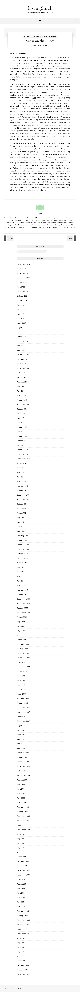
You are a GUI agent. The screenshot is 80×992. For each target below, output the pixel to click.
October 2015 (22, 409)
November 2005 (23, 821)
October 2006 (22, 771)
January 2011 (22, 540)
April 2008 (21, 689)
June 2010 (21, 572)
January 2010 (22, 594)
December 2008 (23, 653)
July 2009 (21, 622)
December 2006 (23, 762)
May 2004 (21, 897)
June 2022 (21, 287)
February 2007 (23, 753)
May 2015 (20, 418)
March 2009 (21, 640)
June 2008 (21, 680)
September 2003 (23, 934)
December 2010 (23, 545)
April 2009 (21, 635)
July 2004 (21, 888)
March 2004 (22, 907)
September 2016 (23, 377)
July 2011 (20, 518)
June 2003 (21, 947)
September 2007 (23, 721)
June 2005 (21, 843)
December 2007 (23, 708)
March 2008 (21, 694)
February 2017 (22, 359)
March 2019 (21, 350)
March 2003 (21, 961)
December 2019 (23, 341)
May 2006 (20, 793)
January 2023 (22, 269)
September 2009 (23, 613)
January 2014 (22, 436)
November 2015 (23, 404)
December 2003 (23, 920)
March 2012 (21, 481)
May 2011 (20, 522)
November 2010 (23, 549)
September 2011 (23, 509)
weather (43, 36)
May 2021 (20, 314)
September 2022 (23, 278)
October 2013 (22, 441)
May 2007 (21, 739)
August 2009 (22, 617)
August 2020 (22, 328)
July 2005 (21, 839)
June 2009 (21, 626)
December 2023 (23, 264)
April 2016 (20, 391)
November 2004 (23, 875)
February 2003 (23, 965)
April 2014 (21, 432)
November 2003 (23, 925)
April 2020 (21, 332)
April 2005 (21, 852)
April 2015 (20, 423)
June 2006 (21, 789)
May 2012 (20, 472)
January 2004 (22, 916)
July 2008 (21, 676)
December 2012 (23, 450)
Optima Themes (21, 988)
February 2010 (22, 590)
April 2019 (20, 346)
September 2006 (23, 775)
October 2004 (22, 879)
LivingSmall (40, 8)
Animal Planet (64, 89)
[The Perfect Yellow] (71, 238)
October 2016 (22, 373)
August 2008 (22, 671)
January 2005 (22, 866)
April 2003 (21, 956)
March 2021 (21, 323)
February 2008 (23, 698)
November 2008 (23, 658)
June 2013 (21, 445)
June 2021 (21, 310)
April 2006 (21, 798)
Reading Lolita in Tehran (56, 117)
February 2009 (23, 644)
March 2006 (21, 803)
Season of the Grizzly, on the (46, 89)
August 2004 (22, 884)
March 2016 (21, 395)
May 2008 (21, 685)
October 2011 (22, 504)
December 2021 (23, 291)
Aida (34, 98)
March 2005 (21, 857)
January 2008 (22, 703)
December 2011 (23, 495)
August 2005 (22, 834)
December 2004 (23, 870)
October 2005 (22, 825)
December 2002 (23, 974)
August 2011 (21, 513)
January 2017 (22, 364)
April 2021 (20, 319)
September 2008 (23, 667)
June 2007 (21, 735)
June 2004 (21, 893)
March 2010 (21, 585)
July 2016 (20, 386)
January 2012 (22, 490)
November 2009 (23, 604)
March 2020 (21, 337)
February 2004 (23, 911)
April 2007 (21, 744)
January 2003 (22, 970)
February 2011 (22, 536)
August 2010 (22, 563)
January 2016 (22, 400)
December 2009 (23, 599)
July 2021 (20, 305)
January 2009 (22, 649)
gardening (28, 36)
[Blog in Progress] (8, 238)
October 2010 (22, 554)
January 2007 (22, 757)
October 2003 (22, 929)
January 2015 (22, 427)
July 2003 (21, 943)
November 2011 (23, 499)
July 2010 (20, 567)
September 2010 (23, 558)
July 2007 (21, 730)
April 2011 (20, 527)
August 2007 (22, 726)
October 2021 (22, 296)
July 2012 (20, 468)
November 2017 (23, 355)
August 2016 (22, 382)
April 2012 (20, 477)
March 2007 (21, 748)
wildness (52, 36)
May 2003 (21, 952)
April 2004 (21, 902)
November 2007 (23, 712)
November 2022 (23, 273)
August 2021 (22, 300)
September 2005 (23, 830)
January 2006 (22, 812)
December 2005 (23, 816)
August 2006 (22, 780)
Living (36, 36)
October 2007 (22, 717)
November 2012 (23, 454)
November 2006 (23, 766)
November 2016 (23, 368)
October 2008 (22, 662)
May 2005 (20, 848)
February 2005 (23, 861)
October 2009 (22, 608)
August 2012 (22, 463)
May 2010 (20, 576)
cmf (46, 45)
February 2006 (23, 807)
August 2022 (22, 282)
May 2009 (21, 631)
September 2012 (23, 459)
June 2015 (21, 414)
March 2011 (21, 531)
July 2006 (21, 784)
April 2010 (21, 581)
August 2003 (22, 938)
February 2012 (22, 486)
